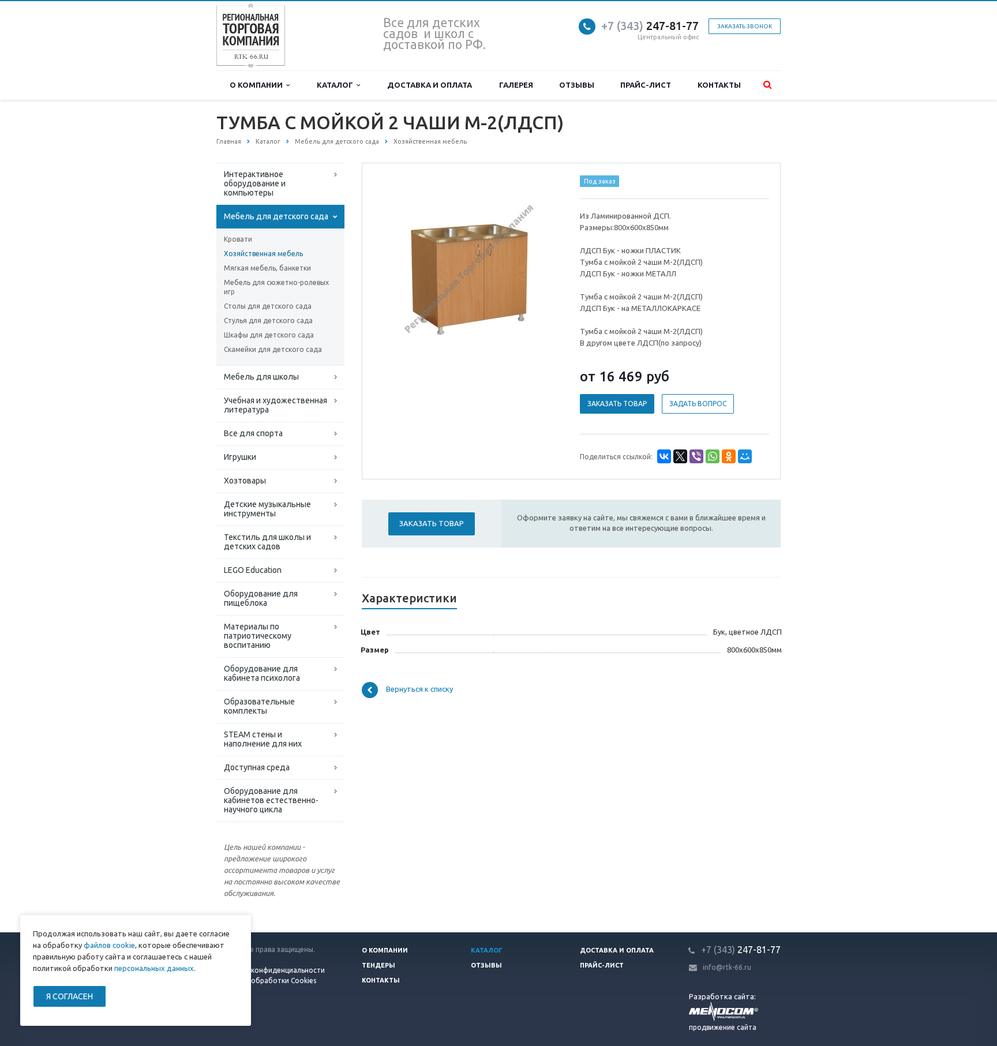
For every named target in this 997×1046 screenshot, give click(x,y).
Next (542, 269)
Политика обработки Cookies (266, 980)
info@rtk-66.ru (727, 967)
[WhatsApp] (712, 456)
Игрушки (240, 457)
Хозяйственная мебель (263, 253)
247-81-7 (646, 25)
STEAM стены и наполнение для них (263, 739)
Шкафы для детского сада (269, 335)
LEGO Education (253, 570)
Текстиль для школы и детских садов (267, 542)
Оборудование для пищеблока (261, 598)
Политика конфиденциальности (270, 970)
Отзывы (576, 85)
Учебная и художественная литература (275, 405)
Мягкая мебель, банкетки (267, 268)
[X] (680, 456)
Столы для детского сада (268, 306)
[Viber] (696, 456)
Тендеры (378, 965)
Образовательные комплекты (259, 706)
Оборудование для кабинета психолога (262, 673)
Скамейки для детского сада (273, 349)
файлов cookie (109, 945)
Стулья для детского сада (268, 320)
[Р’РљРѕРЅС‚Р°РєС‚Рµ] (664, 456)
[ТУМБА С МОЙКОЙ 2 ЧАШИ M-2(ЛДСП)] (468, 270)
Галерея (516, 85)
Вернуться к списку (419, 689)
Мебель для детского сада (276, 216)
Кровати (238, 239)
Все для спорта (253, 433)
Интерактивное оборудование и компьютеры (255, 183)
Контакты (719, 85)
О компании (258, 85)
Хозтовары (245, 480)
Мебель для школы (261, 376)
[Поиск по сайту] (767, 85)
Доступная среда (257, 767)
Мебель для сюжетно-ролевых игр (276, 287)
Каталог (337, 85)
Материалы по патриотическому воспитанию (257, 636)
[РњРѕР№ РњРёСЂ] (745, 456)
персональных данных (154, 968)
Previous (395, 269)
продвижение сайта (722, 1027)
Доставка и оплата (429, 85)
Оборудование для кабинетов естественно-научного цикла (271, 800)
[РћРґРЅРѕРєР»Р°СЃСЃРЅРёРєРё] (729, 456)
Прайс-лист (645, 85)
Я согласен (69, 996)
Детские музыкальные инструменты (267, 509)
